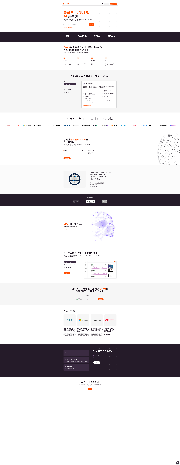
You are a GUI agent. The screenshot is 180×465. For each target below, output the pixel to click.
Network (81, 3)
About (94, 3)
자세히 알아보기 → (67, 229)
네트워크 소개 (67, 158)
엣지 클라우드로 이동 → (87, 105)
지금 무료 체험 (96, 362)
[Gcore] (66, 4)
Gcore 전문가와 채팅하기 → (68, 27)
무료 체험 (91, 24)
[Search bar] (102, 4)
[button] (70, 84)
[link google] (65, 24)
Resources (89, 3)
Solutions (76, 3)
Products (71, 3)
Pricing (85, 3)
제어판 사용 (67, 273)
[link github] (67, 24)
